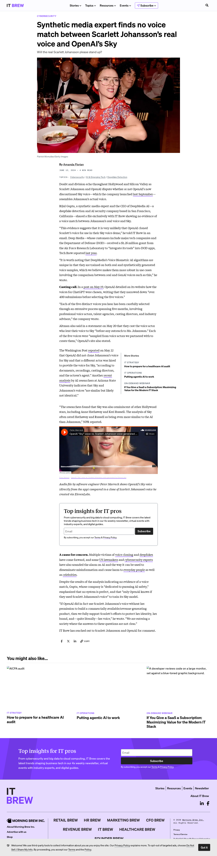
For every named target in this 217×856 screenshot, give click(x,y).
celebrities (70, 574)
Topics (89, 5)
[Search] (207, 6)
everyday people (134, 570)
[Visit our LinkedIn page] (202, 803)
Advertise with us (16, 831)
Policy (88, 849)
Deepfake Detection (117, 176)
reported (93, 350)
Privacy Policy (122, 845)
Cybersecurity (77, 176)
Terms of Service (180, 834)
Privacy (176, 830)
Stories (74, 5)
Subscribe (144, 531)
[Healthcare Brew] (137, 829)
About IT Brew (199, 796)
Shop (10, 836)
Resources (106, 5)
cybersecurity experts (139, 560)
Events (124, 5)
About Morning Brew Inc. (21, 826)
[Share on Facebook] (61, 641)
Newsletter (202, 788)
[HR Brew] (92, 820)
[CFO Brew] (155, 820)
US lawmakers (108, 560)
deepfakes (146, 554)
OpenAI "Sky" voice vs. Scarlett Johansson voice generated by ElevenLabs (98, 477)
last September (143, 194)
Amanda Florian (73, 164)
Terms (71, 849)
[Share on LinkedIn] (75, 641)
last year (91, 253)
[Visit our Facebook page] (208, 803)
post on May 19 (93, 287)
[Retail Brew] (66, 820)
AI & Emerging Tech (95, 176)
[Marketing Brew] (123, 820)
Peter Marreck (64, 477)
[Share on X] (68, 641)
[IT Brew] (105, 829)
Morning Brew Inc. (193, 820)
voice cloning (124, 554)
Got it (204, 847)
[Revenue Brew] (77, 829)
